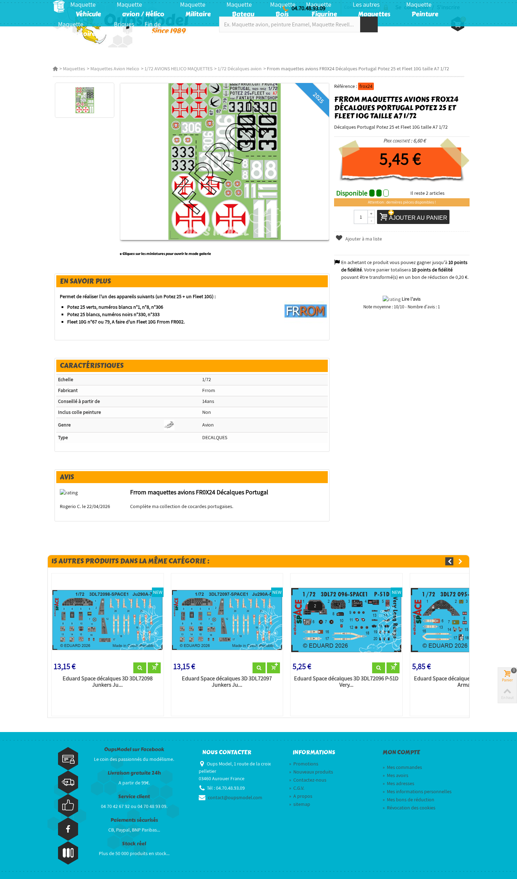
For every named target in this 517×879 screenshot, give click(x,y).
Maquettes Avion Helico (114, 68)
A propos (300, 796)
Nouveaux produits (311, 772)
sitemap (299, 804)
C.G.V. (296, 788)
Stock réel (134, 843)
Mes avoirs (395, 775)
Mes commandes (402, 767)
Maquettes (74, 68)
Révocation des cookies (409, 807)
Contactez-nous (307, 780)
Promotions (303, 764)
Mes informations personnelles (417, 791)
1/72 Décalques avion (240, 68)
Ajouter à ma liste (363, 239)
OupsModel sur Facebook (134, 749)
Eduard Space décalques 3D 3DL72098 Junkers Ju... (108, 681)
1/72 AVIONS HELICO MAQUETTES (178, 68)
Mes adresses (398, 783)
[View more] (139, 668)
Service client (134, 796)
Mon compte (401, 752)
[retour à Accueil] (55, 68)
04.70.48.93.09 (308, 8)
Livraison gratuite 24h (134, 773)
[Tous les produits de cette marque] (306, 311)
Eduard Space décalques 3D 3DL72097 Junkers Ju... (227, 681)
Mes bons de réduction (408, 799)
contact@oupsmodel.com (235, 797)
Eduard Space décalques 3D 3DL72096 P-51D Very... (346, 681)
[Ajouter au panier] (154, 668)
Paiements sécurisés (134, 820)
